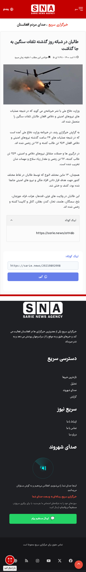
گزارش (73, 397)
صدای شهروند (70, 390)
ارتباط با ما (72, 422)
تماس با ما (71, 428)
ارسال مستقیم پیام (43, 518)
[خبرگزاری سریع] (43, 9)
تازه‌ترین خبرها (69, 377)
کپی (41, 277)
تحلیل (74, 384)
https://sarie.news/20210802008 (35, 265)
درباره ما (73, 435)
